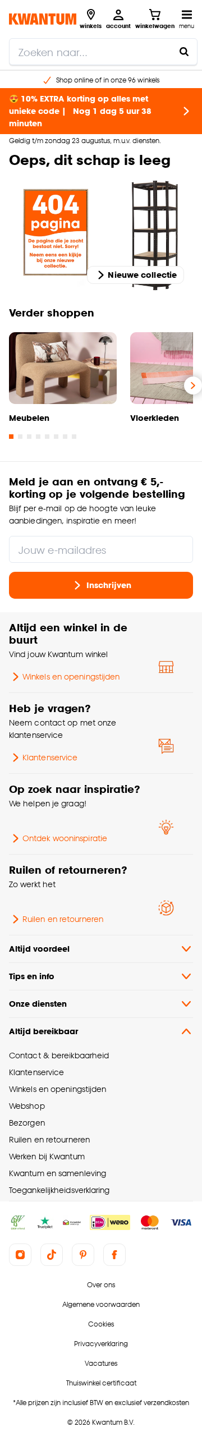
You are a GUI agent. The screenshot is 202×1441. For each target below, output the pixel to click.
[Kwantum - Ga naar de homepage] (42, 18)
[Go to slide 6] (56, 436)
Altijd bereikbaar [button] (43, 1031)
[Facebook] (114, 1254)
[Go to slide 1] (11, 436)
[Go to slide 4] (38, 436)
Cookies (101, 1324)
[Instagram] (20, 1254)
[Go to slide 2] (20, 436)
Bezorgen (27, 1122)
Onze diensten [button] (38, 1003)
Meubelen (29, 418)
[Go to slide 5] (47, 436)
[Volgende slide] (193, 385)
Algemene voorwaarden (101, 1304)
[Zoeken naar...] (184, 51)
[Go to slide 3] (29, 436)
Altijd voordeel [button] (39, 948)
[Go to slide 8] (74, 436)
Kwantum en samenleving (57, 1173)
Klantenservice (49, 757)
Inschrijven (108, 585)
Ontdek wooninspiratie (64, 838)
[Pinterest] (83, 1254)
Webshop (27, 1105)
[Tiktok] (51, 1254)
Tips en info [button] (31, 976)
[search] (103, 51)
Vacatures (101, 1363)
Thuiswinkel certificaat (101, 1383)
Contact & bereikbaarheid (59, 1055)
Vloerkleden (154, 418)
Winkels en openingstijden (71, 676)
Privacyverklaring (101, 1343)
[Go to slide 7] (65, 436)
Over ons (101, 1285)
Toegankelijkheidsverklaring (59, 1190)
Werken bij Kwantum (47, 1156)
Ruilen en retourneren (62, 919)
